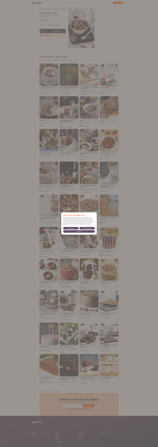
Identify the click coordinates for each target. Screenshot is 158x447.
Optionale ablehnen (87, 228)
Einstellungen (71, 228)
